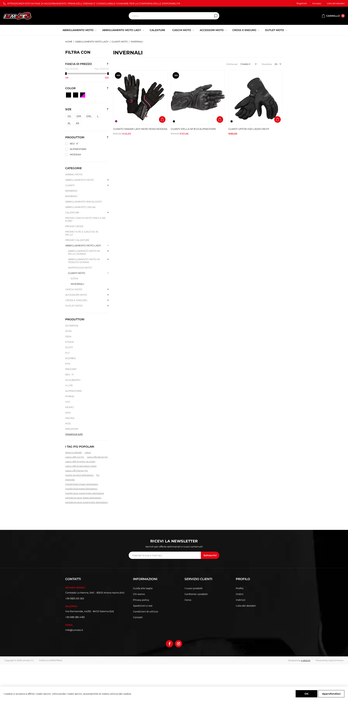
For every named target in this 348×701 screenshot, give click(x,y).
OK (306, 693)
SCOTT (69, 347)
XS (77, 123)
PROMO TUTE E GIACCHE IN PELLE (81, 233)
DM (78, 116)
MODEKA (75, 154)
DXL (89, 116)
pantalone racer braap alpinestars (83, 497)
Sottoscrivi (210, 555)
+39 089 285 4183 (75, 617)
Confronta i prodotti (196, 594)
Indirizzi (240, 599)
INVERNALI (77, 283)
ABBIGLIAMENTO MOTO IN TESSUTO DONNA (84, 261)
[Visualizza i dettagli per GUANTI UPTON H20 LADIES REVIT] (256, 98)
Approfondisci (331, 693)
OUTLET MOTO (74, 305)
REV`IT (74, 143)
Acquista (162, 119)
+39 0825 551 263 (74, 598)
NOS (68, 423)
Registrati (302, 3)
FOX (67, 363)
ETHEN (69, 341)
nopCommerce (335, 660)
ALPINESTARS (78, 149)
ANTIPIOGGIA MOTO (80, 267)
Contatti (138, 617)
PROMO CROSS (74, 226)
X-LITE (69, 385)
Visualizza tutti (74, 434)
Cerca (215, 15)
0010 (68, 95)
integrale (70, 479)
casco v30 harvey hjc (76, 470)
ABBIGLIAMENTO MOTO (79, 179)
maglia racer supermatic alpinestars (84, 493)
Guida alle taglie (143, 588)
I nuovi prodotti (194, 588)
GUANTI (69, 185)
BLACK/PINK (82, 95)
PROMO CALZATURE (77, 240)
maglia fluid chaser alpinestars (81, 484)
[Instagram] (178, 643)
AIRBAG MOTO (73, 174)
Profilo (239, 588)
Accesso (316, 3)
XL (69, 123)
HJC (67, 401)
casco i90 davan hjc (97, 457)
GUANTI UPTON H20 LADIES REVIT (248, 128)
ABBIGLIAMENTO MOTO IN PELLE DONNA (84, 252)
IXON (68, 331)
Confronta (162, 104)
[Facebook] (169, 643)
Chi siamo (139, 594)
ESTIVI (74, 278)
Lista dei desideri (246, 605)
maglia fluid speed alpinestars (81, 488)
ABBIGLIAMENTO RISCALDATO (83, 201)
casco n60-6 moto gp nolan (80, 461)
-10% (118, 75)
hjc (98, 475)
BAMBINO (71, 190)
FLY (67, 352)
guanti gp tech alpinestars (79, 475)
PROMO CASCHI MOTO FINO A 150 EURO (85, 219)
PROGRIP (70, 369)
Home (68, 41)
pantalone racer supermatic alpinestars (86, 502)
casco (88, 452)
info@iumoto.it (74, 629)
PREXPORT (71, 428)
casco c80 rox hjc (74, 457)
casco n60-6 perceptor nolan (81, 466)
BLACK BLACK (75, 95)
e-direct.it (305, 660)
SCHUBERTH (72, 380)
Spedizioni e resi (142, 605)
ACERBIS (70, 358)
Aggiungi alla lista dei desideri (162, 112)
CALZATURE (72, 212)
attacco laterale (73, 452)
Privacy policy (141, 599)
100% (68, 336)
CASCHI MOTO (73, 289)
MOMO (69, 407)
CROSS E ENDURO (76, 300)
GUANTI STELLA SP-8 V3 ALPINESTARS (193, 128)
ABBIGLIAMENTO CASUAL (80, 207)
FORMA (69, 396)
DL (69, 116)
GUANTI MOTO (76, 273)
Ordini (239, 594)
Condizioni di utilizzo (145, 611)
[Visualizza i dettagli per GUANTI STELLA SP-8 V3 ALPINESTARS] (198, 98)
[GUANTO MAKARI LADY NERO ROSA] (140, 98)
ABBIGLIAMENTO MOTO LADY (83, 245)
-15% (176, 75)
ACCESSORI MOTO (76, 294)
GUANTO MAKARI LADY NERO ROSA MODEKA (140, 128)
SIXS (68, 412)
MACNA (69, 418)
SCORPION (71, 325)
